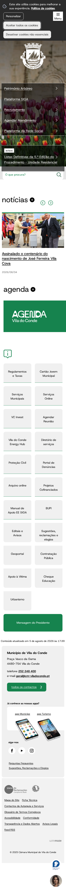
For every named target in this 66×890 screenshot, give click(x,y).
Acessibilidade (35, 788)
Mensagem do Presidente (33, 623)
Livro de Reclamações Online (15, 789)
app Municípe (22, 713)
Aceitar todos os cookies (22, 25)
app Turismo (44, 713)
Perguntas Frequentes (21, 763)
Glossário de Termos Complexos (22, 812)
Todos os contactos (24, 687)
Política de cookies (43, 8)
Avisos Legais (50, 823)
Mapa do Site (11, 800)
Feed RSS (9, 829)
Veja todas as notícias (15, 199)
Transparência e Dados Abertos (22, 823)
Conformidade (31, 817)
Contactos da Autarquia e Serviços (24, 806)
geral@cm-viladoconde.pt (33, 676)
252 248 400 (27, 671)
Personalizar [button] (13, 16)
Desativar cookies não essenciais (27, 34)
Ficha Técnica (29, 800)
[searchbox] (28, 174)
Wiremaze (55, 840)
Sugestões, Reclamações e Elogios (29, 768)
